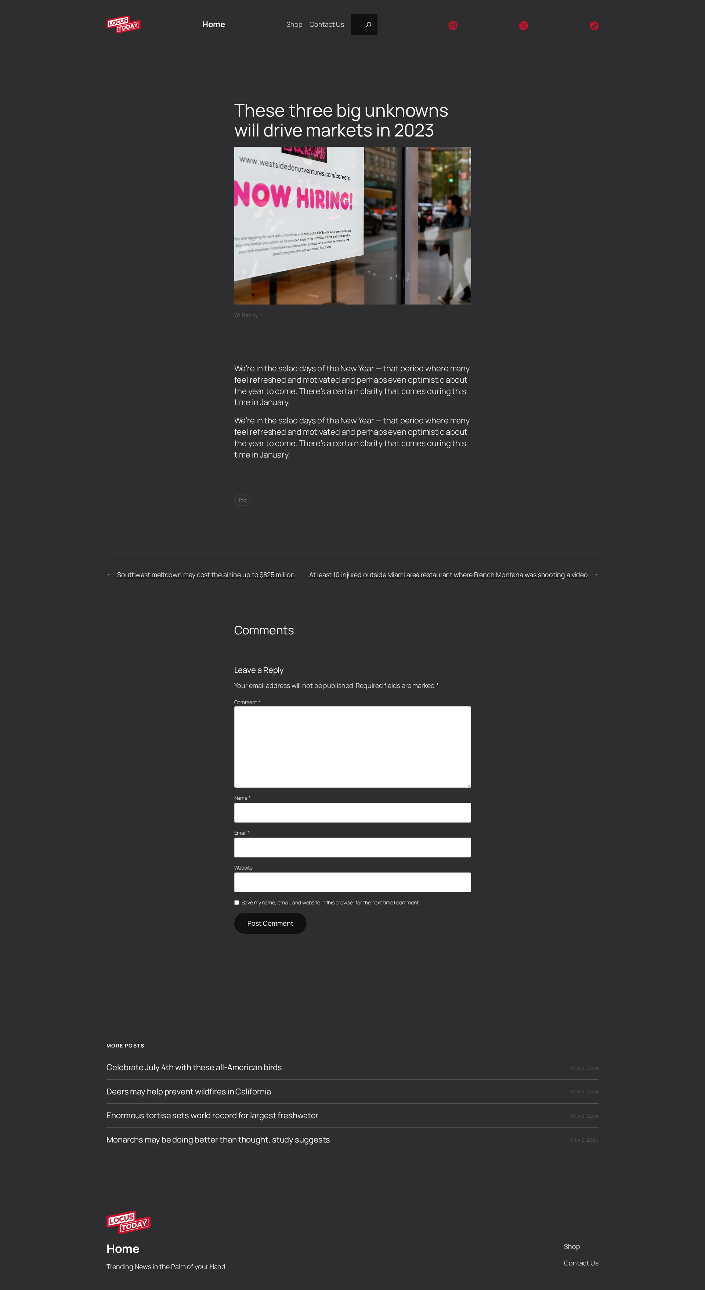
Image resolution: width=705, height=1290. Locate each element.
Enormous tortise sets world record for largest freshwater (212, 1115)
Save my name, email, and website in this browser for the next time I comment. (330, 902)
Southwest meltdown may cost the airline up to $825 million (206, 574)
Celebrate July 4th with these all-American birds (194, 1067)
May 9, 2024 (584, 1067)
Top (242, 500)
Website (243, 867)
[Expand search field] (364, 24)
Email (242, 832)
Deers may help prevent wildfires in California (188, 1091)
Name (242, 797)
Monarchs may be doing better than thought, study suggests (218, 1139)
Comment (247, 702)
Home (213, 24)
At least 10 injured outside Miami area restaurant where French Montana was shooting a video (448, 574)
